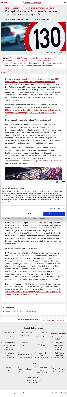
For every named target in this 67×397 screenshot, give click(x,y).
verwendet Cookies (56, 208)
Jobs (9, 393)
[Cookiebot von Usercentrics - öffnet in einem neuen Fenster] (57, 182)
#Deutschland (7, 311)
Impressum (16, 393)
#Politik (29, 311)
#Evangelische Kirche (19, 311)
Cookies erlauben (54, 214)
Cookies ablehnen (33, 214)
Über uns (4, 393)
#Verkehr (34, 311)
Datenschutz (25, 393)
